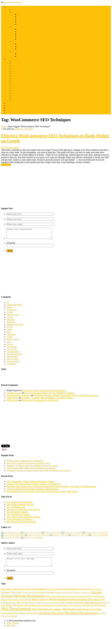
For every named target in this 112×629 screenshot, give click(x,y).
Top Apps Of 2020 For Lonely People (23, 509)
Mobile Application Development (67, 599)
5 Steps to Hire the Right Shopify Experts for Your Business (32, 489)
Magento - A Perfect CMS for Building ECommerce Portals (32, 465)
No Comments (26, 129)
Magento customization (64, 592)
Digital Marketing (19, 93)
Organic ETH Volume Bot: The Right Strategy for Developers (33, 484)
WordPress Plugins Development (31, 31)
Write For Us (12, 113)
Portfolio (10, 103)
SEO (14, 91)
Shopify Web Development (24, 9)
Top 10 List (17, 61)
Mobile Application (20, 86)
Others (15, 101)
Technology (12, 346)
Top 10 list (62, 605)
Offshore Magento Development (31, 24)
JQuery (15, 88)
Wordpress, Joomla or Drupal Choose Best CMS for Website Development (39, 470)
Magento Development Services (79, 596)
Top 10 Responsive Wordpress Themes (23, 517)
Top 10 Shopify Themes (17, 512)
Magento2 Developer (11, 592)
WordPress (16, 68)
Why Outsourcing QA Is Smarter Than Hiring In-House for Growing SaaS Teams (42, 491)
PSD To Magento (25, 54)
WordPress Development (22, 26)
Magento (16, 64)
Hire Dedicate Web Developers (30, 49)
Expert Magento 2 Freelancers (20, 519)
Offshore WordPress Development (32, 46)
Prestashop (11, 334)
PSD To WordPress (25, 56)
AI (8, 302)
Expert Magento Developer (68, 589)
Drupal (15, 73)
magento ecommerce (97, 596)
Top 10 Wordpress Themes (18, 514)
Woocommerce (18, 76)
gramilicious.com (14, 393)
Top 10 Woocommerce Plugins (20, 504)
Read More (6, 165)
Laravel (15, 81)
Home (3, 126)
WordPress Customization (28, 34)
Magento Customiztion (82, 592)
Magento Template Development (31, 19)
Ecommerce (12, 309)
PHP (14, 83)
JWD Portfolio (13, 314)
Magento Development (22, 12)
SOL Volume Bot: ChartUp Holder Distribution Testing (30, 481)
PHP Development (94, 599)
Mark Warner (12, 400)
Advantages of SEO (9, 589)
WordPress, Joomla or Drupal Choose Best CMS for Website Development (66, 395)
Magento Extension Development (31, 22)
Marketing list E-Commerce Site (11, 599)
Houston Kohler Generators (18, 395)
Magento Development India (56, 596)
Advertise (11, 110)
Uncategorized (13, 351)
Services (10, 7)
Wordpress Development (80, 613)
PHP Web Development (26, 602)
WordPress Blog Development (30, 39)
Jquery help (97, 589)
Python (10, 337)
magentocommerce (46, 592)
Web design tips (88, 605)
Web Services (12, 359)
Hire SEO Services (86, 589)
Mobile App (26, 599)
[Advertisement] (56, 185)
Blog (9, 59)
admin (17, 129)
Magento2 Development (30, 592)
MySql (9, 327)
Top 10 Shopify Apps (16, 507)
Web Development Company (47, 609)
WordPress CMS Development (30, 36)
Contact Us (11, 108)
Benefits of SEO (24, 589)
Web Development (20, 96)
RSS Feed (11, 625)
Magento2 (16, 66)
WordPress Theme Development (31, 29)
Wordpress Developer (51, 612)
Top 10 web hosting (74, 605)
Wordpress (11, 364)
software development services (47, 605)
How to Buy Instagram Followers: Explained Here (44, 390)
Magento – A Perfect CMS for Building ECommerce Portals (47, 398)
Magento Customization (27, 14)
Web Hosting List (85, 609)
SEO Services (92, 602)
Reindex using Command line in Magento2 (39, 400)
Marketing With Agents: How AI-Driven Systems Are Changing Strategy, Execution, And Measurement (51, 486)
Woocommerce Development (25, 613)
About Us (11, 105)
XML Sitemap (13, 623)
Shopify (15, 71)
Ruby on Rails (18, 78)
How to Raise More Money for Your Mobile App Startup (49, 393)
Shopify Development (27, 605)
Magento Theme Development (30, 17)
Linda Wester (12, 398)
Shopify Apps (11, 605)
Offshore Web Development (24, 41)
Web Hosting (17, 98)
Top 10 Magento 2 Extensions (20, 502)
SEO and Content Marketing (51, 603)
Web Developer (100, 605)
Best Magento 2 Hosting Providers (21, 522)
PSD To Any (17, 51)
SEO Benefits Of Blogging (72, 602)
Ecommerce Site (53, 589)
